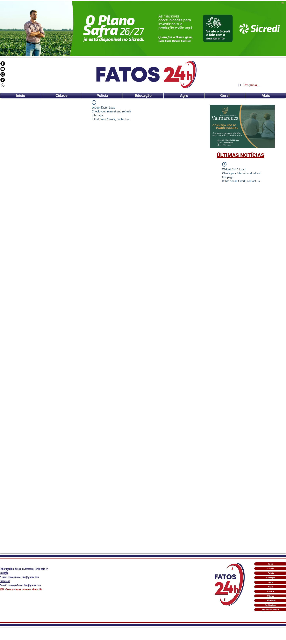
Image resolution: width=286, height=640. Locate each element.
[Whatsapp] (2, 85)
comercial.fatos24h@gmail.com (24, 585)
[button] (242, 126)
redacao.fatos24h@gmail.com (23, 577)
